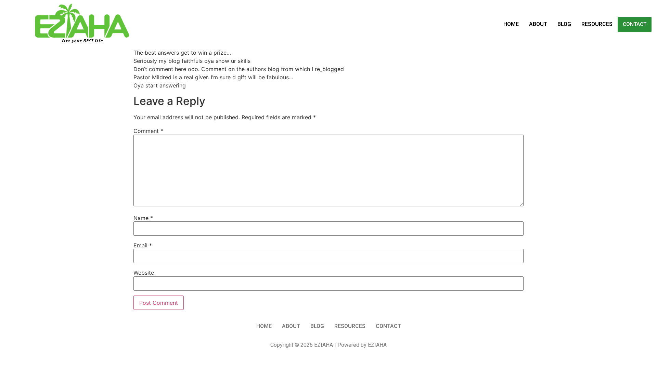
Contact (634, 24)
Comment (148, 131)
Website (143, 272)
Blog (564, 24)
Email (142, 245)
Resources (597, 24)
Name (143, 218)
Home (511, 24)
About (538, 24)
